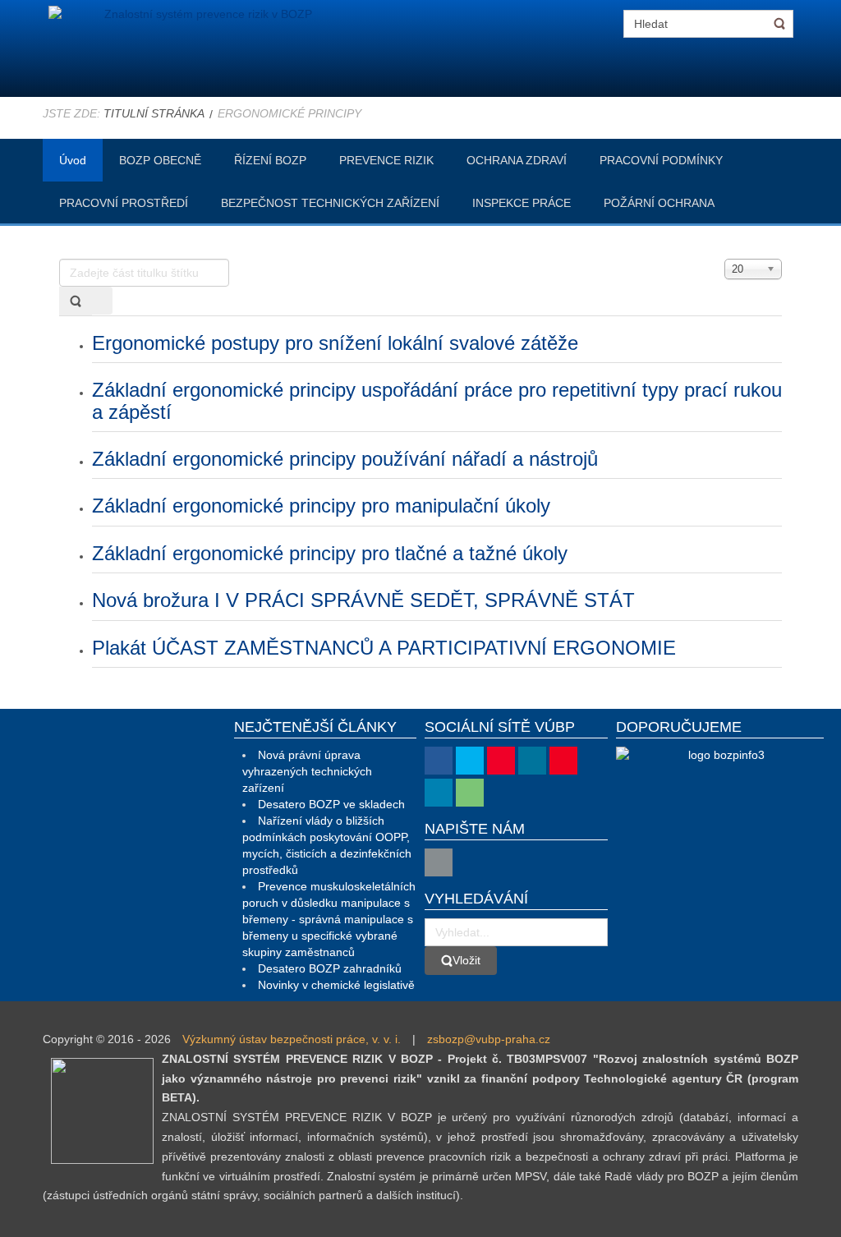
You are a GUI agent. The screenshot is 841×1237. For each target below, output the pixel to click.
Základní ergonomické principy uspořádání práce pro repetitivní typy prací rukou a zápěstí (437, 400)
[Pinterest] (563, 760)
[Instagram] (532, 760)
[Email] (438, 862)
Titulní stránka (154, 113)
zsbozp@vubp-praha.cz (488, 1039)
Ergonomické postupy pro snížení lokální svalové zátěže (335, 343)
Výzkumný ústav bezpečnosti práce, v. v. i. (291, 1039)
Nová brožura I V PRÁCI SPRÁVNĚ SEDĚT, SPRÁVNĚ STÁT (363, 600)
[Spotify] (470, 792)
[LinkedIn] (438, 792)
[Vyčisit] (102, 301)
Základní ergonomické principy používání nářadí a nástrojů (345, 459)
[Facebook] (438, 760)
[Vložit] (75, 301)
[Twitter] (470, 760)
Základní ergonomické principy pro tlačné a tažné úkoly (330, 553)
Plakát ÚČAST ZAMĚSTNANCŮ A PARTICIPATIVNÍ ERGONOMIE (384, 648)
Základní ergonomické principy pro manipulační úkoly (321, 505)
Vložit (466, 960)
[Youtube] (501, 760)
